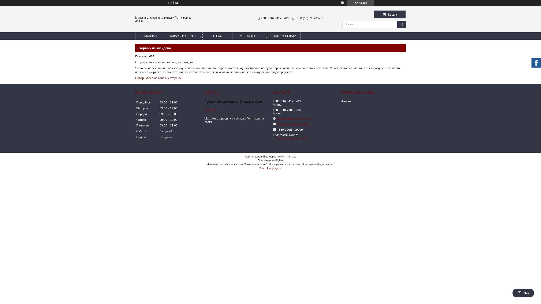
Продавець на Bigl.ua (270, 160)
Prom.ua (291, 156)
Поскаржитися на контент (284, 164)
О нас (217, 36)
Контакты (247, 36)
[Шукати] (401, 24)
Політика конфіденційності (318, 164)
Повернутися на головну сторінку (158, 78)
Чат (526, 293)
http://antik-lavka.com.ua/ (294, 119)
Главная (150, 36)
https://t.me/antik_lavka (292, 138)
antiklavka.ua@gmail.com (294, 124)
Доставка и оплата (281, 36)
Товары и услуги (182, 36)
